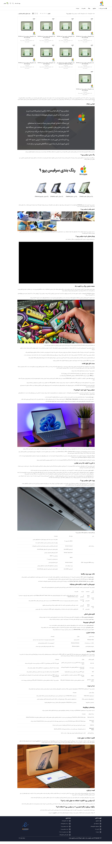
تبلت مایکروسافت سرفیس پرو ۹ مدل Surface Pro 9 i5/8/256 (27, 37)
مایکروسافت (90, 13)
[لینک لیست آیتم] (86, 821)
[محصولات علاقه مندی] (10, 3)
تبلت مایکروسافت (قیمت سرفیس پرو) (79, 13)
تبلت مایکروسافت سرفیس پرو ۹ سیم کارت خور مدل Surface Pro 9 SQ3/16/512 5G (65, 63)
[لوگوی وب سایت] (101, 3)
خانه (94, 13)
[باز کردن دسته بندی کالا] (99, 8)
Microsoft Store (91, 729)
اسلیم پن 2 (37, 741)
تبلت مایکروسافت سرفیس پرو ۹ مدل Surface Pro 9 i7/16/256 (85, 37)
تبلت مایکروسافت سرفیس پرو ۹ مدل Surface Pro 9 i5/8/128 (85, 89)
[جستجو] (13, 3)
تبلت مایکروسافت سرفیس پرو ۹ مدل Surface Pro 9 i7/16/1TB (85, 63)
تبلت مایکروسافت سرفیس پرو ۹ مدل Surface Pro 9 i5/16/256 (46, 63)
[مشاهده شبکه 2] (37, 13)
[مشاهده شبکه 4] (33, 13)
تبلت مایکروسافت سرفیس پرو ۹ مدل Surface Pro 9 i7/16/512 (65, 37)
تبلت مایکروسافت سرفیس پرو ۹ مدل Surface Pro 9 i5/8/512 (27, 63)
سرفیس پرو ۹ (85, 41)
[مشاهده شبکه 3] (35, 13)
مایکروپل (54, 813)
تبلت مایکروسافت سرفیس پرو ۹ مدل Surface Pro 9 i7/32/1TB (46, 37)
